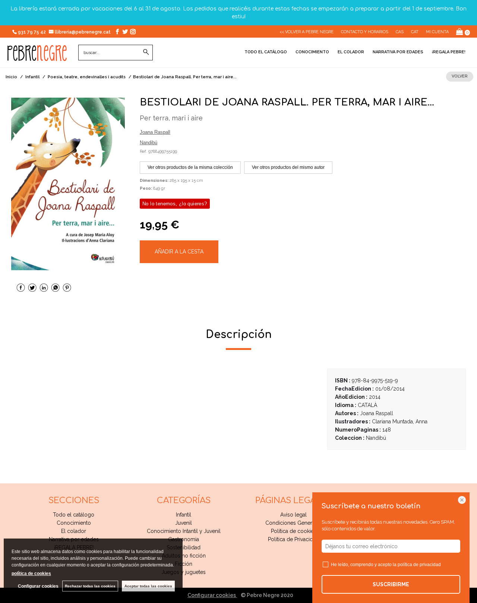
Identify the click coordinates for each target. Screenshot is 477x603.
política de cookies (31, 573)
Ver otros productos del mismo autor (288, 167)
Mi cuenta (437, 31)
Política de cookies (293, 531)
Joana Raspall (155, 132)
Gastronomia (183, 539)
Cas (400, 31)
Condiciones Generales (293, 523)
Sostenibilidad (183, 547)
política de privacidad (419, 564)
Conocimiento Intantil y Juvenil (184, 531)
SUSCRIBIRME (391, 584)
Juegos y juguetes (183, 572)
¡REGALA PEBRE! (448, 52)
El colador (351, 52)
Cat (414, 31)
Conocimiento (312, 52)
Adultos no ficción (184, 556)
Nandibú (148, 142)
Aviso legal (293, 515)
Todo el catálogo (265, 52)
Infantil (183, 515)
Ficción (183, 564)
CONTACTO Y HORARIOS (364, 31)
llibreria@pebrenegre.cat (83, 32)
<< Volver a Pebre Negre (306, 31)
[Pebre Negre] (37, 57)
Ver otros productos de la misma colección (190, 167)
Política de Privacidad (293, 539)
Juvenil (183, 523)
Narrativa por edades (398, 52)
